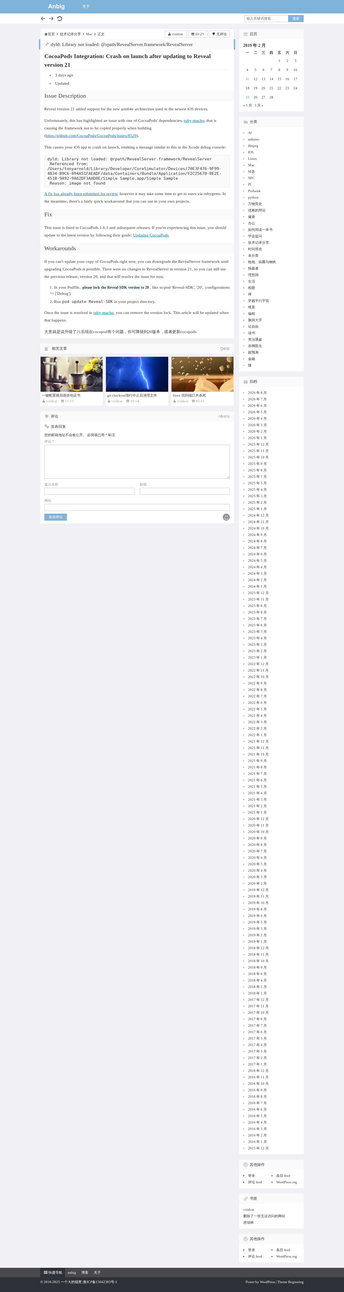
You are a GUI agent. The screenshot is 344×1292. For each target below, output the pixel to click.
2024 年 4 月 (257, 567)
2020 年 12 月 (258, 819)
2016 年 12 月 (258, 1071)
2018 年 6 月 (257, 974)
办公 (251, 223)
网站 (47, 501)
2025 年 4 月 (257, 490)
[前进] (51, 18)
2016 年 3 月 (257, 1129)
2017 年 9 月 (257, 1019)
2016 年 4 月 (257, 1122)
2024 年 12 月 (258, 515)
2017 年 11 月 (258, 1006)
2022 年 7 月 (257, 696)
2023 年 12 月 (258, 593)
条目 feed (283, 1176)
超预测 (253, 352)
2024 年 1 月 (257, 586)
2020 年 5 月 (257, 864)
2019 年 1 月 (257, 942)
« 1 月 (247, 105)
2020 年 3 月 (257, 877)
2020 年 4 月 (257, 871)
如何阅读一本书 (260, 230)
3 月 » (259, 105)
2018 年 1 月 (257, 993)
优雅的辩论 (257, 210)
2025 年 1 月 (257, 509)
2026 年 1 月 (257, 438)
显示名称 (51, 484)
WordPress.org (286, 1182)
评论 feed (255, 1182)
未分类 (253, 255)
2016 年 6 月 (257, 1109)
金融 (251, 359)
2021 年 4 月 (257, 793)
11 (247, 79)
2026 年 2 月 (257, 431)
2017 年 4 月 (257, 1045)
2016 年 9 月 (257, 1090)
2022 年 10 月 (258, 677)
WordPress (267, 1282)
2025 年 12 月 (258, 444)
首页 (51, 34)
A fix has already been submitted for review (80, 194)
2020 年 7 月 (257, 851)
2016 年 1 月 (257, 1142)
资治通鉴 (255, 339)
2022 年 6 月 (257, 703)
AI (250, 133)
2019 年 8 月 (257, 909)
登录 (251, 1176)
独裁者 (253, 268)
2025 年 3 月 (257, 496)
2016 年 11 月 (258, 1077)
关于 (86, 7)
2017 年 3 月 (257, 1051)
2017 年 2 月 (257, 1058)
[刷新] (59, 18)
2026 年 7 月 (257, 399)
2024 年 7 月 (257, 548)
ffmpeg (253, 146)
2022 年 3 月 (257, 722)
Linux (252, 159)
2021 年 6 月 (257, 780)
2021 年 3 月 (257, 799)
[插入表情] (226, 517)
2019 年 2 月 (257, 935)
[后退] (43, 18)
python (253, 197)
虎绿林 (248, 1222)
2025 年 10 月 (258, 457)
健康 (251, 217)
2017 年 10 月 (258, 1013)
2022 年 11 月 (258, 670)
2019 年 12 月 (258, 890)
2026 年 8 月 (257, 393)
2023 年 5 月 (257, 632)
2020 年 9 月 (257, 838)
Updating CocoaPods (151, 235)
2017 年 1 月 (257, 1064)
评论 (49, 441)
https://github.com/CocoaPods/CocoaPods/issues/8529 (91, 135)
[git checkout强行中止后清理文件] (137, 374)
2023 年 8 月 (257, 612)
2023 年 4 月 (257, 638)
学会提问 (255, 236)
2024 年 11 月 (258, 522)
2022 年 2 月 (257, 728)
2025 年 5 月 (257, 483)
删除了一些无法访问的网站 (264, 1216)
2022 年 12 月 (258, 664)
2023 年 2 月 (257, 651)
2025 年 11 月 (258, 451)
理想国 (253, 275)
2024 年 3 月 (257, 573)
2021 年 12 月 (258, 741)
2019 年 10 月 (258, 903)
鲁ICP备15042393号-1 (100, 1282)
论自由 (253, 326)
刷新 (226, 349)
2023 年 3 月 (257, 645)
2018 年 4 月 (257, 980)
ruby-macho (194, 120)
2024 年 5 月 (257, 561)
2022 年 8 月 (257, 690)
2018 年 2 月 (257, 987)
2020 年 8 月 (257, 845)
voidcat (177, 34)
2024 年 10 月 (258, 528)
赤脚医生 (255, 346)
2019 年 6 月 (257, 916)
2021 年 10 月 (258, 754)
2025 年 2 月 (257, 502)
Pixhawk (254, 191)
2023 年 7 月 (257, 619)
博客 (84, 1272)
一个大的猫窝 (71, 1282)
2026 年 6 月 (257, 406)
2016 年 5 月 (257, 1116)
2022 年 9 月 (257, 683)
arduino (253, 139)
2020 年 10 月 (258, 832)
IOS (250, 152)
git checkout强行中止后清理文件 (132, 395)
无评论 (221, 34)
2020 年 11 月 (258, 825)
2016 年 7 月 (257, 1103)
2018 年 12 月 (258, 948)
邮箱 (143, 484)
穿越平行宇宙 (258, 301)
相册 (251, 288)
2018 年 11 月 (258, 954)
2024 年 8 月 (257, 541)
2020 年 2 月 (257, 883)
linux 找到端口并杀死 (189, 395)
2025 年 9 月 (257, 464)
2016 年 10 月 (258, 1084)
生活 (251, 281)
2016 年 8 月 (257, 1097)
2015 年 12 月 (258, 1148)
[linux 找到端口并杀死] (202, 374)
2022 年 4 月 (257, 716)
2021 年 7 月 (257, 774)
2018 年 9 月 (257, 967)
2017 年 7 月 (257, 1025)
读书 (251, 333)
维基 (251, 307)
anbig (72, 1272)
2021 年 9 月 (257, 761)
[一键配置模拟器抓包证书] (72, 374)
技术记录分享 (70, 34)
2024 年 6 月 (257, 554)
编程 (251, 314)
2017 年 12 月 (258, 1000)
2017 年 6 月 (257, 1032)
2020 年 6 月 (257, 858)
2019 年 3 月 (257, 929)
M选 (251, 172)
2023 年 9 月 (257, 606)
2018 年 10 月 (258, 961)
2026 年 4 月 (257, 418)
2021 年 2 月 (257, 806)
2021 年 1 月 (257, 812)
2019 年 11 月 (258, 896)
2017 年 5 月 (257, 1038)
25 (247, 97)
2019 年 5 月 (257, 922)
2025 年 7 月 (257, 477)
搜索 (295, 18)
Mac (89, 34)
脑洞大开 (255, 320)
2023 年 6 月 (257, 625)
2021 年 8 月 (257, 767)
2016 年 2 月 (257, 1135)
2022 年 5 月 (257, 709)
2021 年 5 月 (257, 787)
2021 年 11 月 (258, 748)
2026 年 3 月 (257, 425)
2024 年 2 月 (257, 580)
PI (249, 184)
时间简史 (255, 249)
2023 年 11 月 (258, 599)
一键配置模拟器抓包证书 (61, 395)
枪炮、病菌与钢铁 (262, 262)
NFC (251, 178)
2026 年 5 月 (257, 412)
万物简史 (255, 204)
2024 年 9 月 (257, 535)
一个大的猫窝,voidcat (56, 6)
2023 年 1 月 (257, 657)
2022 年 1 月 (257, 735)
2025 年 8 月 (257, 470)
